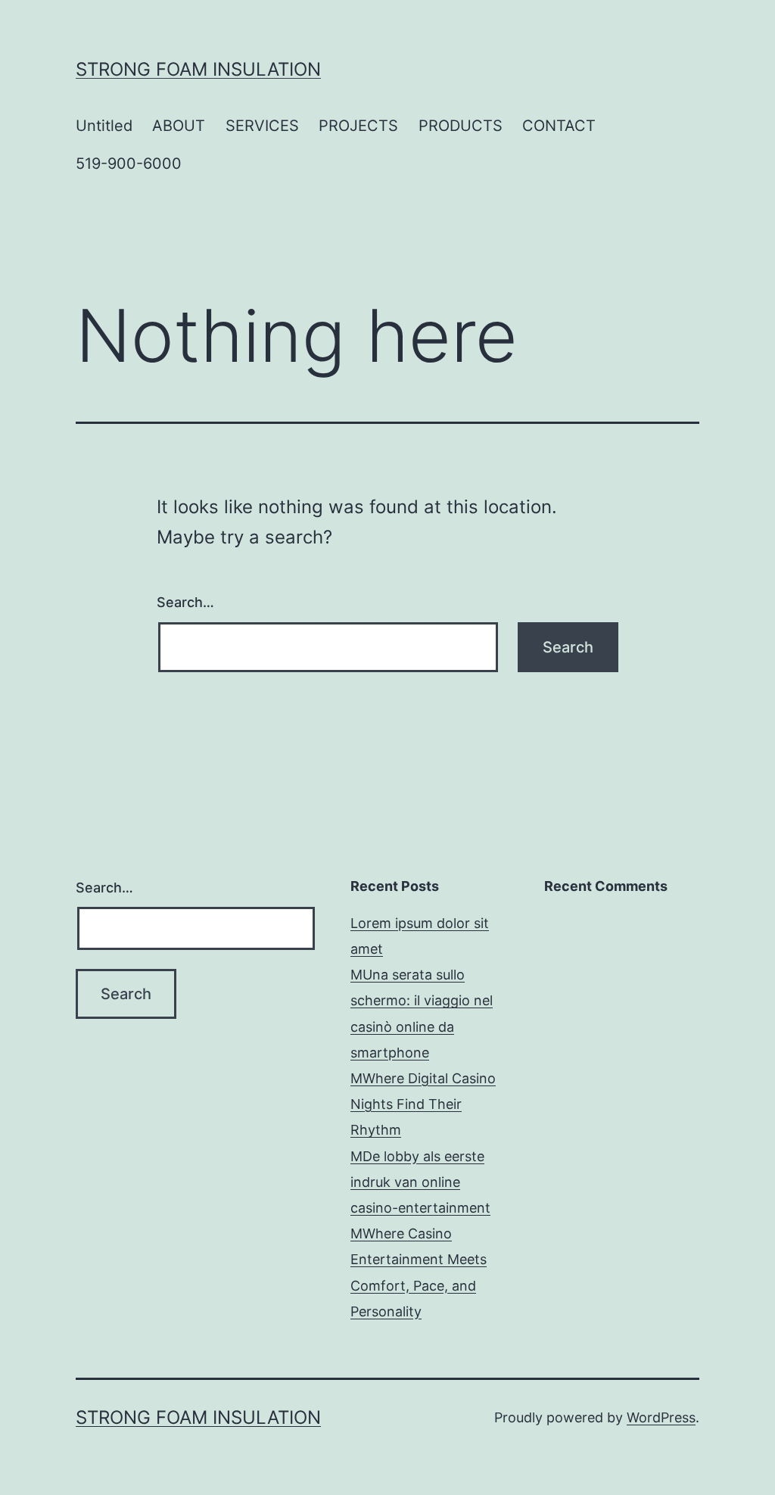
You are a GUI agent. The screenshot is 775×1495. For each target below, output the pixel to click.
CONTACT (559, 126)
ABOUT (178, 126)
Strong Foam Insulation (198, 69)
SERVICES (262, 126)
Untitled (104, 126)
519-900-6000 (129, 163)
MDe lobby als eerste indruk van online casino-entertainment (420, 1182)
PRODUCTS (461, 126)
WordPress (661, 1417)
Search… (185, 602)
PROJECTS (358, 126)
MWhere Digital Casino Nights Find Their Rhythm (423, 1104)
